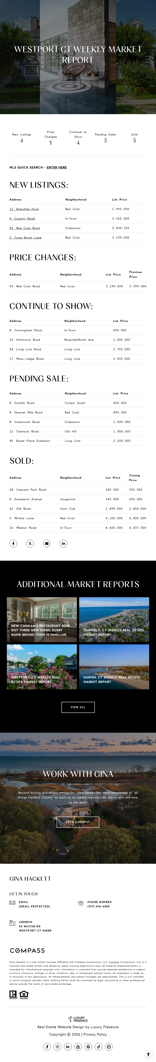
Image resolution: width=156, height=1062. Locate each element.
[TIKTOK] (98, 1047)
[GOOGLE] (88, 1047)
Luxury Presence (105, 1027)
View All (78, 707)
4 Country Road (22, 218)
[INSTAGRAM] (57, 1047)
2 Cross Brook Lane (25, 237)
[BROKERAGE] (109, 1047)
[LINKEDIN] (68, 1047)
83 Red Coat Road (25, 228)
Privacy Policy (95, 1034)
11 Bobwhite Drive (24, 209)
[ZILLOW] (78, 1047)
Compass (114, 962)
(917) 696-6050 (99, 906)
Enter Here (57, 168)
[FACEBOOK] (47, 1047)
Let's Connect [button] (78, 822)
